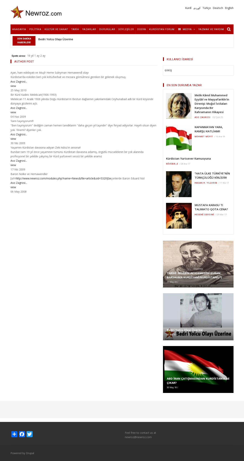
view (13, 86)
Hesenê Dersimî (204, 214)
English (229, 8)
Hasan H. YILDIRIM (206, 183)
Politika (35, 29)
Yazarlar (89, 29)
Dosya (141, 29)
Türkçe (206, 8)
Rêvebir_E (172, 164)
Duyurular (107, 29)
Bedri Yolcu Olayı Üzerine (55, 39)
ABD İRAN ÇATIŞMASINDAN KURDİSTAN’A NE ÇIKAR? (198, 381)
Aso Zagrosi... (18, 81)
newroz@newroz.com (138, 437)
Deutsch (218, 8)
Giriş (168, 70)
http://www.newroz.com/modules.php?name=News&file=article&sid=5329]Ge (63, 178)
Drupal (30, 453)
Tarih (75, 29)
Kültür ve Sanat (56, 29)
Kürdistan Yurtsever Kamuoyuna (188, 158)
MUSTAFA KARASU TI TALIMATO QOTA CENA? (211, 207)
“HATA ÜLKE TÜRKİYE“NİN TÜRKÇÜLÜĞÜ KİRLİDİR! (212, 175)
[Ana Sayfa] (36, 12)
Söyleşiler (126, 29)
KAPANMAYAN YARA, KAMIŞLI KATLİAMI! (209, 129)
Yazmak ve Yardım (211, 29)
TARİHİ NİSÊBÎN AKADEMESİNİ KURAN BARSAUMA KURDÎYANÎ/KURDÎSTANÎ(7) (194, 275)
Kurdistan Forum (161, 29)
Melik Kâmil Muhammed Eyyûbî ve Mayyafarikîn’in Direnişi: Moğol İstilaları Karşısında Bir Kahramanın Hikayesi (212, 103)
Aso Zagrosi (202, 117)
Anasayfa (19, 29)
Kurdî (188, 8)
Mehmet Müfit (204, 136)
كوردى (197, 8)
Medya (187, 29)
